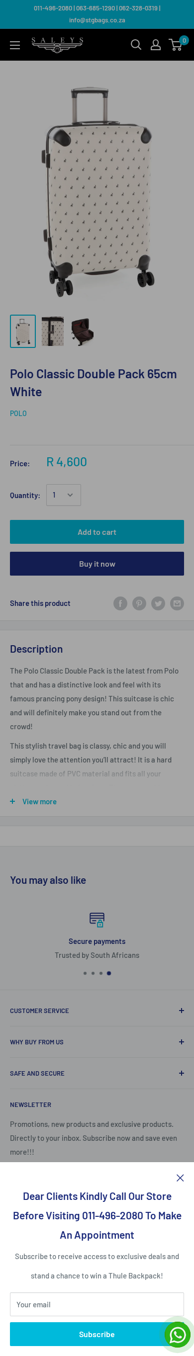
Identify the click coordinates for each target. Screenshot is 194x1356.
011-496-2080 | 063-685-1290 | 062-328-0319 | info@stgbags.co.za (97, 14)
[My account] (156, 44)
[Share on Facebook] (120, 602)
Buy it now (97, 563)
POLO (18, 413)
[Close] (180, 1177)
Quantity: (25, 495)
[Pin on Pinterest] (139, 602)
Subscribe (97, 1334)
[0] (176, 45)
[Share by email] (177, 602)
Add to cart (97, 531)
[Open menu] (15, 45)
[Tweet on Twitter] (158, 602)
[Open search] (136, 44)
